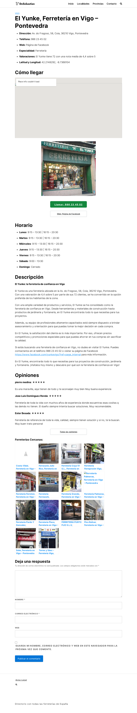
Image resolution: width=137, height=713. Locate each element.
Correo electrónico (27, 614)
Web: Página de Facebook (68, 214)
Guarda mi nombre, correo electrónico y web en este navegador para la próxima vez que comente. (67, 647)
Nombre (20, 599)
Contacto (112, 3)
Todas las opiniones (68, 432)
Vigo (17, 13)
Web (17, 628)
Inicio (71, 3)
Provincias (98, 3)
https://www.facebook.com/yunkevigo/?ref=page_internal (48, 354)
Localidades (83, 3)
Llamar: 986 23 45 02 (68, 204)
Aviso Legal (21, 680)
